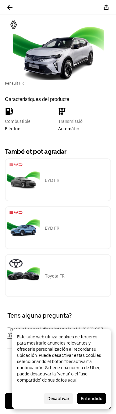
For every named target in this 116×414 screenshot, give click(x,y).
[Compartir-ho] (106, 7)
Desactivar (58, 398)
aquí (72, 380)
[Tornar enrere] (9, 7)
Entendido (91, 398)
